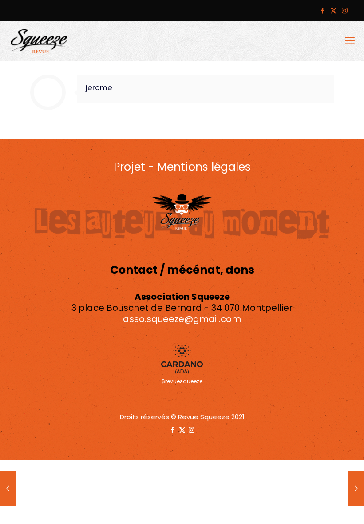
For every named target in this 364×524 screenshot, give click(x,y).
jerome (99, 88)
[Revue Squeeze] (39, 41)
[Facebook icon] (322, 10)
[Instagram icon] (344, 10)
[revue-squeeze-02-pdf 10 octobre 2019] (8, 488)
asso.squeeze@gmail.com (182, 319)
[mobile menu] (349, 40)
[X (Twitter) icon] (333, 10)
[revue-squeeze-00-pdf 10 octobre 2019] (356, 488)
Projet (129, 167)
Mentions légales (204, 167)
